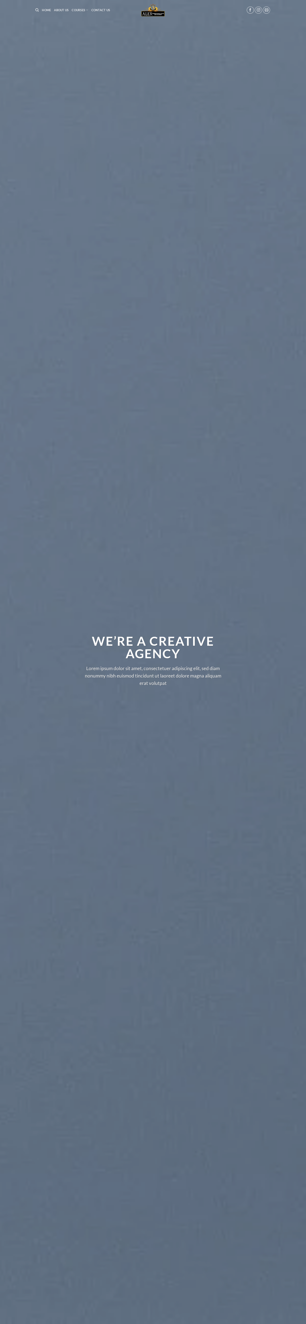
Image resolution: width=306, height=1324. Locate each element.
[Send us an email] (266, 10)
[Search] (37, 10)
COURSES (78, 10)
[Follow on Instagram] (258, 10)
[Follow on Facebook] (250, 10)
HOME (46, 10)
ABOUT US (61, 10)
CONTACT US (100, 10)
